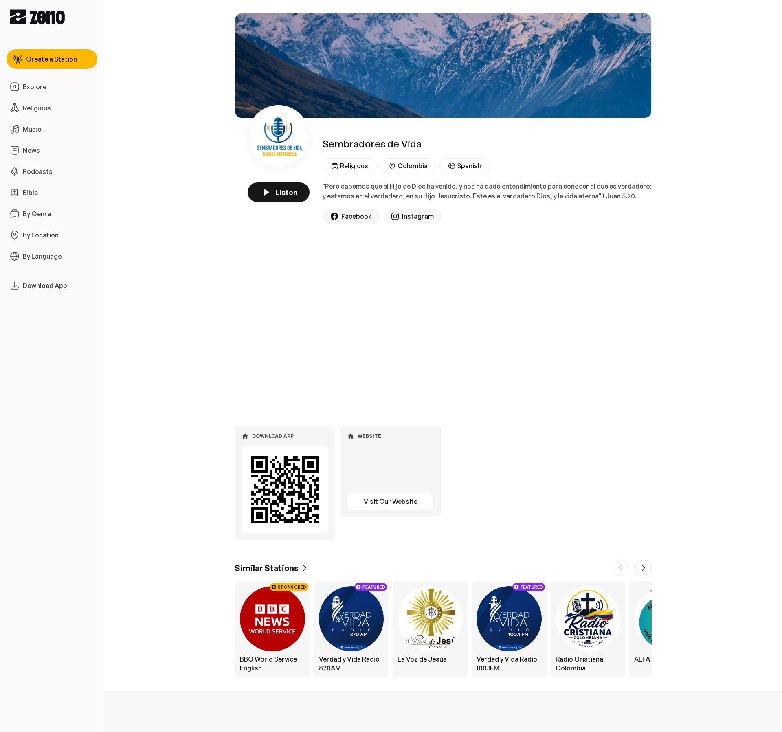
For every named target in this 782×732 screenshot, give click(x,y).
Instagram (418, 216)
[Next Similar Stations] (643, 568)
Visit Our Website (390, 501)
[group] (443, 629)
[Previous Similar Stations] (621, 568)
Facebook (356, 216)
